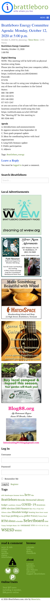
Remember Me (11, 478)
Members (30, 566)
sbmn (11, 521)
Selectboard (33, 520)
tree (46, 521)
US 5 (18, 525)
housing (32, 512)
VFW (33, 525)
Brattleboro (12, 154)
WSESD (7, 529)
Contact (30, 564)
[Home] (25, 7)
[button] (42, 17)
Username (6, 454)
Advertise (30, 572)
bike (32, 495)
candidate (11, 505)
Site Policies (32, 570)
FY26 (38, 509)
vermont (25, 525)
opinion (4, 553)
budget (4, 505)
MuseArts (35, 599)
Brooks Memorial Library (31, 499)
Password (5, 466)
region (4, 555)
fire (30, 509)
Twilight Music (11, 525)
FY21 (34, 509)
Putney (34, 516)
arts (2, 495)
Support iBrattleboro (35, 574)
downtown (41, 505)
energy (21, 154)
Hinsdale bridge (20, 512)
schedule (19, 521)
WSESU (18, 530)
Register (14, 484)
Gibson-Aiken (6, 512)
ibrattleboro (6, 557)
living (4, 551)
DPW (3, 508)
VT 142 (46, 525)
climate (18, 505)
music (46, 512)
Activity (30, 568)
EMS (17, 508)
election (11, 508)
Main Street (39, 512)
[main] (25, 95)
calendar (30, 547)
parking (15, 515)
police (27, 515)
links (28, 549)
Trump (3, 525)
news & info (6, 547)
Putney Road (42, 516)
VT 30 (41, 525)
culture (4, 549)
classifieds (31, 553)
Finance (25, 508)
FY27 (42, 509)
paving (21, 516)
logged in (17, 165)
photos (29, 551)
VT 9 (37, 525)
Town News (33, 40)
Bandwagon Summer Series (14, 495)
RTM (4, 521)
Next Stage (5, 516)
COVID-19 (29, 504)
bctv (28, 495)
